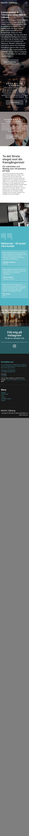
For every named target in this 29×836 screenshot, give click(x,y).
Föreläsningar (4, 394)
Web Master (23, 413)
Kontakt (3, 400)
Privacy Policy (9, 379)
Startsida (3, 392)
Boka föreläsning (10, 62)
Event (2, 395)
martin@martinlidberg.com (8, 371)
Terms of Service (20, 379)
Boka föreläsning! (14, 102)
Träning (3, 397)
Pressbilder (4, 375)
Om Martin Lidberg (6, 398)
